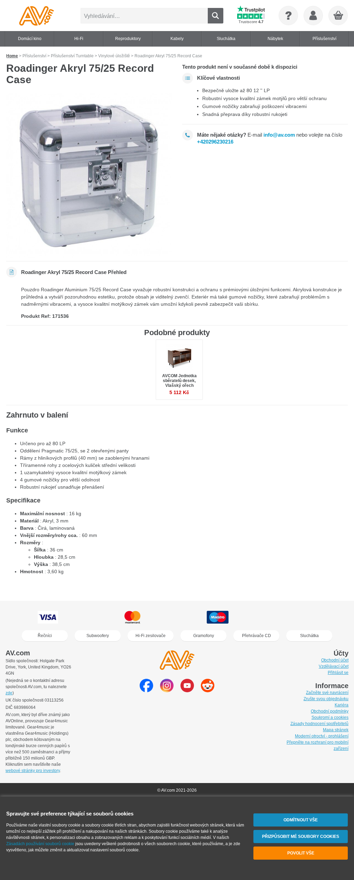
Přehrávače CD (256, 635)
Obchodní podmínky (329, 711)
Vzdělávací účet (333, 666)
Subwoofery (97, 635)
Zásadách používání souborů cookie (40, 843)
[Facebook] (146, 690)
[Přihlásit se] (313, 15)
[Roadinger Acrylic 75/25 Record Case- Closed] (89, 175)
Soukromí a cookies (329, 717)
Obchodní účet (334, 660)
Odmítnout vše (300, 820)
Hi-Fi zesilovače (151, 635)
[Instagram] (167, 690)
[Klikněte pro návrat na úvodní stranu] (36, 16)
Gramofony (203, 635)
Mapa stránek (335, 729)
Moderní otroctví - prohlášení (321, 736)
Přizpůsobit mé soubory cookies (300, 836)
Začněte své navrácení (327, 692)
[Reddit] (207, 690)
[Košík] (338, 16)
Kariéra (341, 705)
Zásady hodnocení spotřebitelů (319, 723)
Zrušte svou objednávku (326, 698)
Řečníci (45, 635)
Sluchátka (309, 635)
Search (215, 15)
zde (9, 693)
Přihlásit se (338, 672)
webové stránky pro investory (33, 770)
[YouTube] (187, 690)
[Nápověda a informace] (288, 15)
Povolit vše (300, 853)
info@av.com (279, 135)
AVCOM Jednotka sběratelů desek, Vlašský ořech (179, 380)
